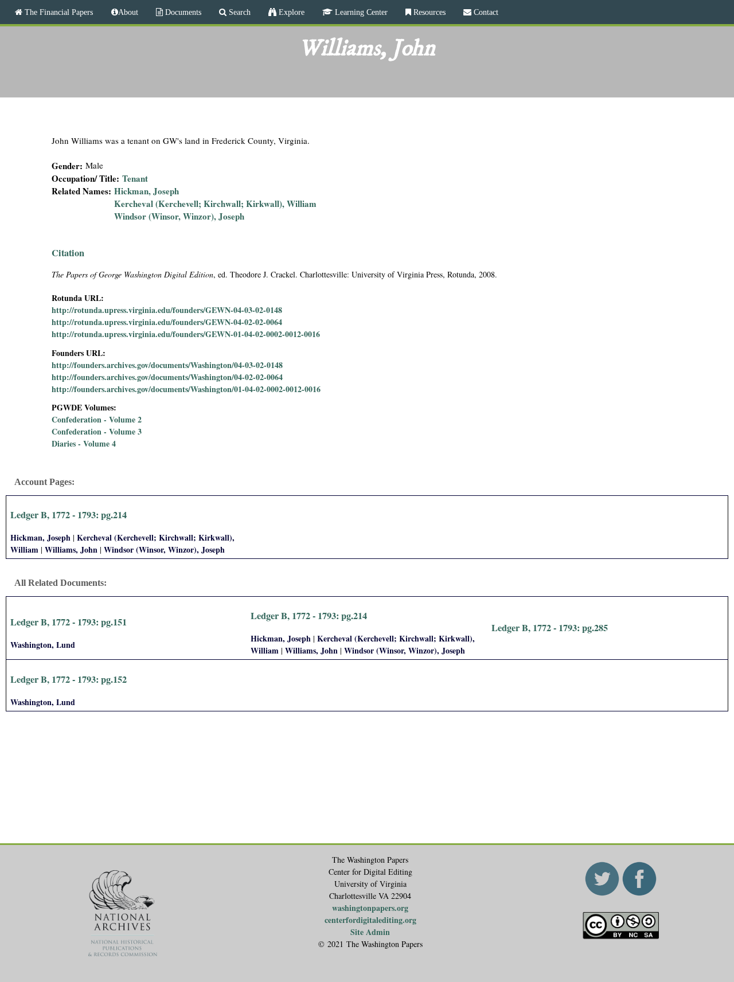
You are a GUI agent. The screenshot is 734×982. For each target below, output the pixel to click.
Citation (68, 253)
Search (239, 12)
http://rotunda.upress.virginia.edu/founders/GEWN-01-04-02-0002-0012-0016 (186, 334)
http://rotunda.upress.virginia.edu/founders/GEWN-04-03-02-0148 (167, 310)
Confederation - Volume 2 (97, 419)
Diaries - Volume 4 (84, 443)
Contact (484, 12)
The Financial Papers (57, 12)
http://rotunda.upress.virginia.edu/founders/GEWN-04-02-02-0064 (167, 322)
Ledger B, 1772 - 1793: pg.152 (68, 679)
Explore (290, 12)
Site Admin (370, 932)
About (128, 12)
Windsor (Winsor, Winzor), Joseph (179, 216)
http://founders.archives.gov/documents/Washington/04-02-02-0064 (167, 377)
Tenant (135, 178)
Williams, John (71, 549)
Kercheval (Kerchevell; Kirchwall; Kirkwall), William (215, 203)
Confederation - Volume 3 (97, 431)
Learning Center (360, 12)
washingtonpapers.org (370, 908)
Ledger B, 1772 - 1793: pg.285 (549, 628)
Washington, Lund (42, 645)
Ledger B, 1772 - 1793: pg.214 (68, 515)
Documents (182, 12)
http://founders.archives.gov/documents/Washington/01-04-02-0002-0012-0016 (186, 389)
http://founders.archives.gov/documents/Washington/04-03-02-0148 (167, 365)
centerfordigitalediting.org (370, 920)
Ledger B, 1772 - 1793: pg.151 (68, 622)
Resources (428, 12)
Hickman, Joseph (146, 191)
